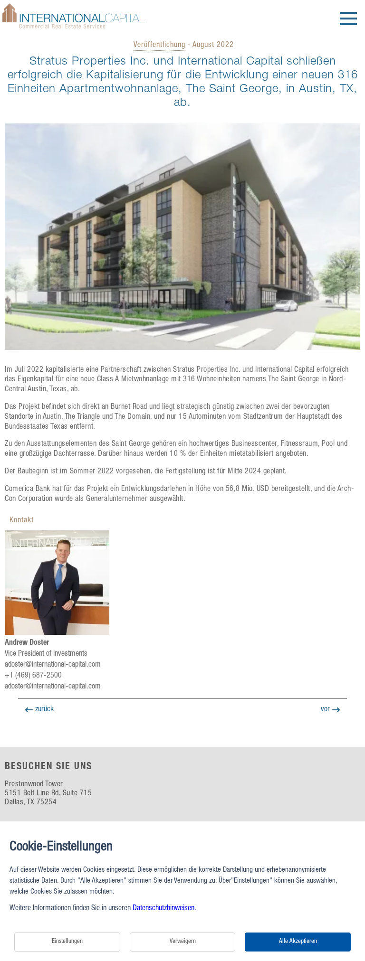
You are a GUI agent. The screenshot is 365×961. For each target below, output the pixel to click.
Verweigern (183, 942)
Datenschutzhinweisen (163, 909)
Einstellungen (67, 942)
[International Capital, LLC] (73, 29)
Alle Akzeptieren (298, 942)
